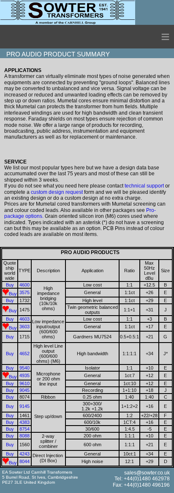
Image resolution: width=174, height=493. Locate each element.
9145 (24, 406)
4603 (24, 319)
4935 (24, 375)
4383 (24, 422)
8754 (24, 428)
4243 (24, 453)
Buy (10, 284)
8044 (24, 461)
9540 (24, 367)
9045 (24, 390)
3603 (24, 326)
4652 (24, 353)
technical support (144, 186)
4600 (24, 284)
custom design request (57, 192)
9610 (24, 383)
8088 (24, 435)
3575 (24, 292)
